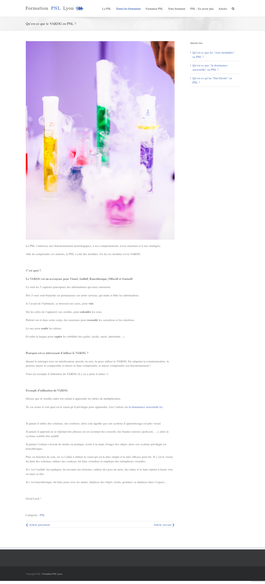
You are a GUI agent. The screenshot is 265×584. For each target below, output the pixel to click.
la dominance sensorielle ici (145, 407)
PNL (42, 515)
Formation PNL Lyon (52, 573)
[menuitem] (109, 8)
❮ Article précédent (38, 525)
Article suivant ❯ (164, 525)
